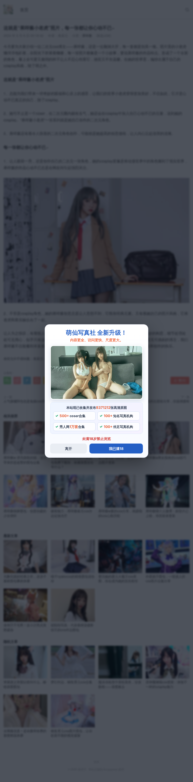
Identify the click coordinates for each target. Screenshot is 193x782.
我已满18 (116, 448)
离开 (68, 448)
